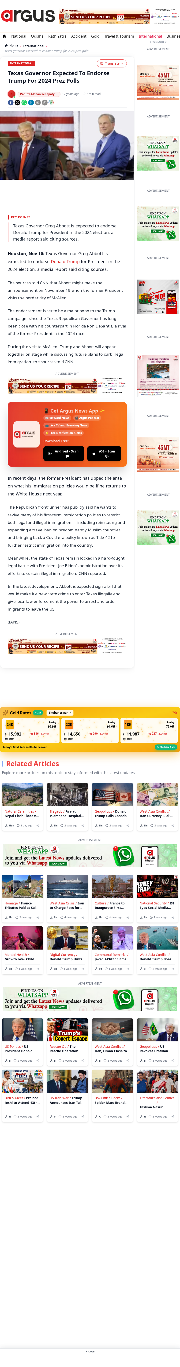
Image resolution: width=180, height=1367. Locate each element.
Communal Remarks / (111, 954)
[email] (38, 102)
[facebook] (11, 102)
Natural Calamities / (20, 811)
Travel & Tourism (119, 36)
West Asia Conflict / (155, 811)
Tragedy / (57, 811)
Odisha (37, 36)
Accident (78, 36)
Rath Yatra (57, 36)
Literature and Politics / (157, 1100)
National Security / (154, 903)
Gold (95, 36)
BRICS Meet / (15, 1098)
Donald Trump (65, 261)
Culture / (102, 903)
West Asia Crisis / (63, 903)
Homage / (12, 903)
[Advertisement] (90, 1360)
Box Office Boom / (108, 1098)
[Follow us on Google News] (51, 102)
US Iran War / (60, 1098)
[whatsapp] (24, 102)
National (18, 36)
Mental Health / (17, 954)
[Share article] (37, 825)
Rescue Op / (59, 1046)
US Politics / (14, 1046)
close (90, 1351)
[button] (31, 730)
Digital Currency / (63, 954)
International (150, 36)
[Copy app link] (45, 102)
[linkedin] (31, 102)
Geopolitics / (104, 811)
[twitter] (17, 102)
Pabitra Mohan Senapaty (37, 94)
